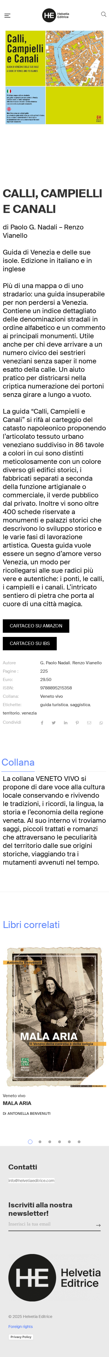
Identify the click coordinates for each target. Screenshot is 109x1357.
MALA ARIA (17, 1103)
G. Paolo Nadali (55, 663)
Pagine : (10, 671)
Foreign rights (20, 1326)
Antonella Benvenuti (29, 1113)
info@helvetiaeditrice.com (31, 1180)
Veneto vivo (51, 696)
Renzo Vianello (87, 663)
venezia (29, 713)
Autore (9, 663)
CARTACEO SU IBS (30, 643)
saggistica (80, 705)
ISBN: (8, 688)
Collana (18, 762)
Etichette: (12, 705)
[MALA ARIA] (54, 1017)
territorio (11, 713)
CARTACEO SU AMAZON (36, 626)
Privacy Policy (21, 1337)
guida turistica (54, 705)
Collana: (11, 696)
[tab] (18, 762)
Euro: (8, 679)
